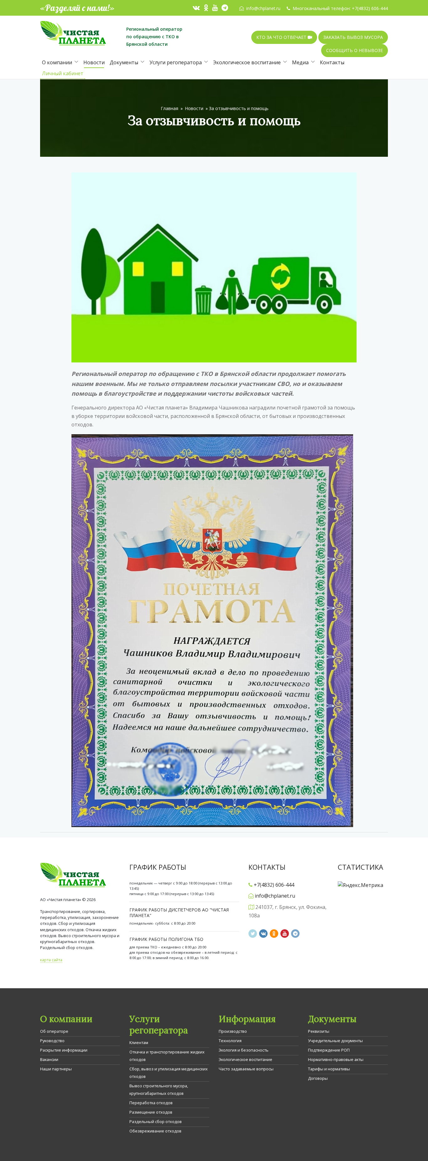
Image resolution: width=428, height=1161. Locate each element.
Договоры (318, 1078)
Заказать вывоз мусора (353, 37)
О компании (57, 62)
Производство (233, 1031)
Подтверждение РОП (329, 1050)
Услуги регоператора (175, 62)
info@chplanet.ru (263, 8)
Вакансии (49, 1059)
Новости (94, 62)
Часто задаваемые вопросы (246, 1069)
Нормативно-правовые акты (335, 1059)
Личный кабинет (62, 73)
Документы (124, 62)
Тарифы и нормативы (329, 1069)
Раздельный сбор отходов (155, 1121)
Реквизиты (318, 1031)
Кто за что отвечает (282, 37)
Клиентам (138, 1042)
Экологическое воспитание (247, 62)
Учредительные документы (335, 1040)
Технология (230, 1040)
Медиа (300, 62)
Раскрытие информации (63, 1050)
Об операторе (54, 1031)
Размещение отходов (150, 1112)
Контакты (332, 62)
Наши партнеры (56, 1069)
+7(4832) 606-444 (370, 8)
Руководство (52, 1040)
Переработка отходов (151, 1103)
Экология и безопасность (244, 1050)
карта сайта (51, 960)
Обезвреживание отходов (155, 1131)
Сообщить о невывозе (354, 50)
